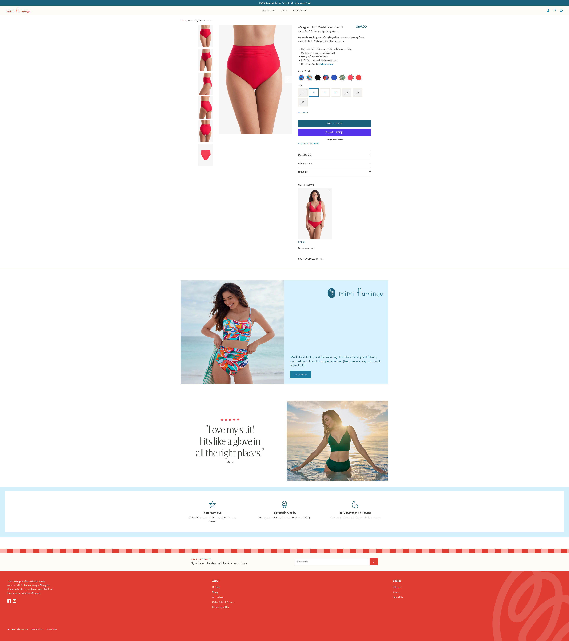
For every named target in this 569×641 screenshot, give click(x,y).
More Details (304, 155)
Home (183, 21)
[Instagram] (14, 601)
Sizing (215, 592)
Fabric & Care (305, 163)
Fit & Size (302, 171)
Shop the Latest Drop (300, 2)
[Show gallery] (255, 79)
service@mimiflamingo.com (17, 629)
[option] (255, 79)
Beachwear (299, 10)
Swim (284, 10)
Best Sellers (269, 10)
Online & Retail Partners (223, 602)
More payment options (334, 139)
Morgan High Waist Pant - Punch (200, 21)
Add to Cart (334, 123)
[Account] (547, 10)
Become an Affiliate (221, 607)
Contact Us (398, 597)
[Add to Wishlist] (329, 190)
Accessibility (217, 597)
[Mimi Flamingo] (18, 10)
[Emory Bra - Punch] (315, 213)
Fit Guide (216, 587)
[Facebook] (9, 601)
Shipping (397, 587)
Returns (396, 592)
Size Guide (303, 112)
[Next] (288, 79)
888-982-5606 (37, 629)
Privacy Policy (52, 629)
